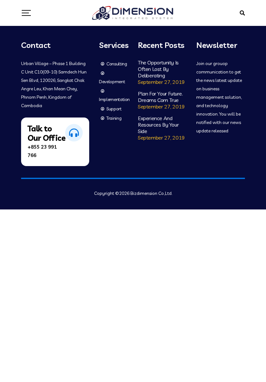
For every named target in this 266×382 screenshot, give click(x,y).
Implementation (114, 99)
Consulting (116, 64)
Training (113, 118)
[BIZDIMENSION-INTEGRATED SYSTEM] (132, 13)
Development (112, 81)
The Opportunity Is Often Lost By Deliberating (158, 69)
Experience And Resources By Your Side (158, 124)
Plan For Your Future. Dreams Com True (160, 96)
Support (114, 109)
